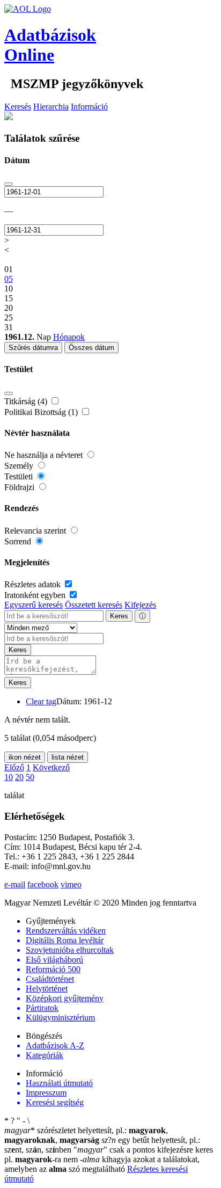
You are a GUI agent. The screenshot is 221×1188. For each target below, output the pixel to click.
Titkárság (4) (26, 401)
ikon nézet (25, 757)
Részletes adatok (33, 584)
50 (30, 777)
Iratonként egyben (36, 595)
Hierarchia (51, 106)
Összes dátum (91, 348)
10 (8, 777)
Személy (19, 465)
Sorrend (18, 541)
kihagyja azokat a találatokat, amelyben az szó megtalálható (102, 1164)
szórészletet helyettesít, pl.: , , (86, 1135)
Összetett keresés (93, 604)
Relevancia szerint (36, 530)
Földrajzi (20, 487)
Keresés (17, 106)
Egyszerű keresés (33, 604)
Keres (119, 616)
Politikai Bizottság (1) (42, 412)
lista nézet (67, 757)
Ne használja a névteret (44, 455)
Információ (89, 106)
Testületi (19, 476)
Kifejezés (140, 604)
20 (19, 777)
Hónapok (69, 336)
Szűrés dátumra (33, 348)
